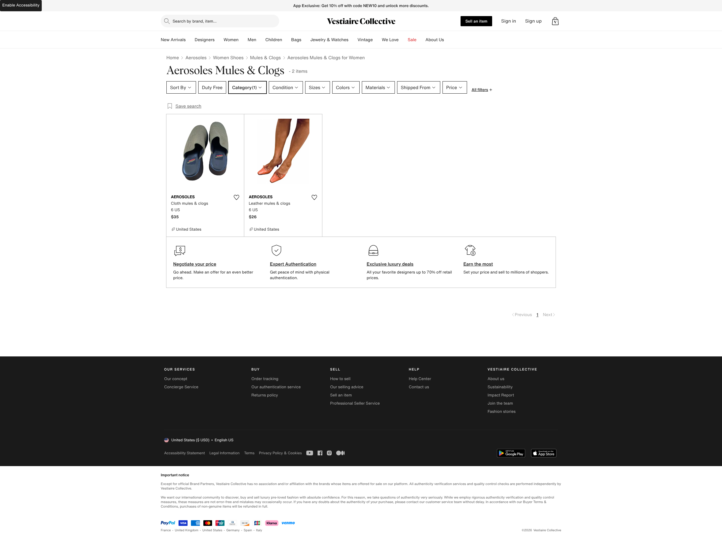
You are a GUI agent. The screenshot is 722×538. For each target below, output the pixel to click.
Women (231, 40)
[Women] (243, 40)
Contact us (419, 387)
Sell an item (476, 21)
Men (252, 40)
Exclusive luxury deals (390, 264)
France (166, 530)
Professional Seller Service (355, 403)
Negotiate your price (194, 264)
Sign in (508, 21)
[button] (555, 21)
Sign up (533, 21)
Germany (233, 530)
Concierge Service (181, 387)
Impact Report (501, 395)
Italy (259, 530)
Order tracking (264, 379)
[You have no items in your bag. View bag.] (555, 21)
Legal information (224, 453)
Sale (412, 40)
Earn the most (478, 264)
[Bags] (305, 40)
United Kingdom (187, 530)
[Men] (261, 40)
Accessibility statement (184, 453)
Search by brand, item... (195, 21)
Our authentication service (276, 387)
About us (496, 379)
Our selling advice (346, 387)
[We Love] (403, 40)
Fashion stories (502, 411)
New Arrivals (173, 40)
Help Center (420, 379)
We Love (390, 40)
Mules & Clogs (265, 57)
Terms (249, 453)
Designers (205, 40)
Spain (248, 530)
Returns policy (264, 395)
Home (172, 57)
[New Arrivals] (190, 40)
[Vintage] (377, 40)
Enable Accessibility (20, 5)
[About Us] (448, 40)
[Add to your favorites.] (236, 197)
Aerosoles (195, 57)
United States (212, 530)
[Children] (286, 40)
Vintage (365, 40)
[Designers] (219, 40)
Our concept (175, 379)
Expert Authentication (293, 264)
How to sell (340, 379)
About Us (435, 40)
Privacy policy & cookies (280, 453)
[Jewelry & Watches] (353, 40)
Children (273, 40)
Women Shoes (228, 57)
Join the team (500, 403)
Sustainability (500, 387)
